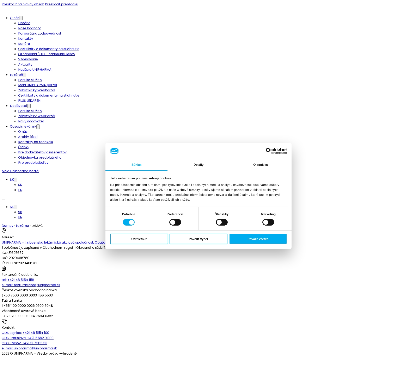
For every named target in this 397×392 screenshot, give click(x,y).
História (24, 23)
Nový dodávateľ (31, 121)
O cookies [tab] (260, 164)
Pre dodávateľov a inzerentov (42, 152)
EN (20, 190)
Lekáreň (16, 74)
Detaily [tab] (199, 164)
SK (12, 179)
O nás (14, 18)
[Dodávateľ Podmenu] (29, 106)
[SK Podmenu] (15, 180)
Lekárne (22, 225)
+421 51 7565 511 (24, 343)
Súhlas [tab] (137, 164)
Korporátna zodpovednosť (39, 33)
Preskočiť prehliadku (61, 4)
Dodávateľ (18, 105)
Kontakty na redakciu (35, 142)
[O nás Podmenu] (21, 18)
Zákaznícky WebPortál (36, 90)
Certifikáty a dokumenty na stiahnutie (48, 49)
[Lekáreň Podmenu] (24, 75)
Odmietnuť (139, 239)
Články (23, 147)
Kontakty (25, 38)
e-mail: (31, 285)
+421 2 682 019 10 (28, 338)
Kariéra (24, 43)
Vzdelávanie (28, 59)
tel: (18, 279)
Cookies (85, 353)
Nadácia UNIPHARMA (34, 69)
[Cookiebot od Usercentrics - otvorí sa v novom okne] (269, 151)
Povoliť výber (198, 239)
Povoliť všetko (258, 239)
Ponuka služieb (30, 80)
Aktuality (25, 64)
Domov (7, 225)
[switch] (175, 222)
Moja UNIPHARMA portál (37, 85)
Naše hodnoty (29, 28)
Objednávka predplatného (39, 157)
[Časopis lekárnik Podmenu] (38, 126)
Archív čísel (27, 136)
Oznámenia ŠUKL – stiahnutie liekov (46, 54)
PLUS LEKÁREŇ (29, 100)
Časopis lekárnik (23, 126)
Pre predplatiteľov (33, 162)
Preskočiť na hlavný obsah (23, 4)
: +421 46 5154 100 (25, 332)
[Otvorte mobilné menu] (3, 199)
